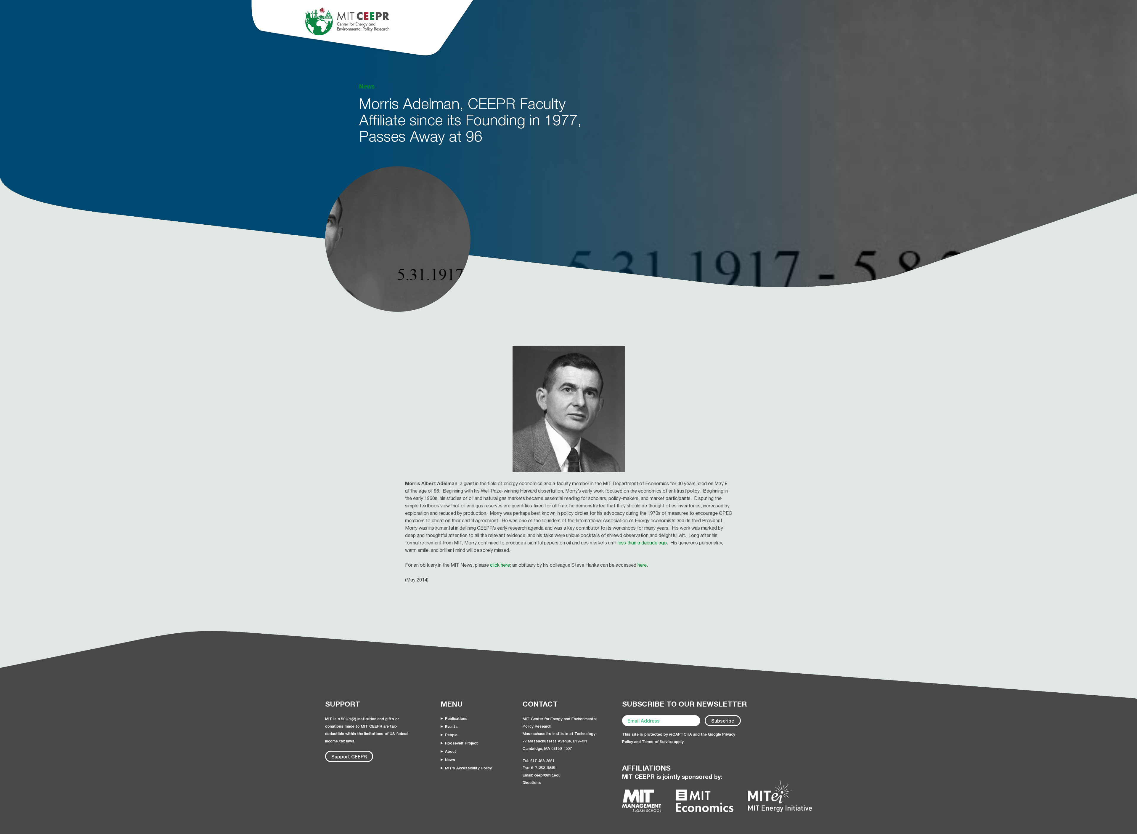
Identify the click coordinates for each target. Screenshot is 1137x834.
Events (451, 726)
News (450, 759)
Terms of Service (657, 741)
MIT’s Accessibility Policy (468, 768)
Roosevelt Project (461, 743)
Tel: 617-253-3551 (539, 760)
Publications (456, 718)
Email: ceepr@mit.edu (542, 775)
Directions (532, 782)
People (451, 734)
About (450, 751)
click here (500, 565)
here (642, 565)
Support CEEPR (349, 756)
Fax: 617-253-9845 (539, 767)
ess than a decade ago (643, 542)
